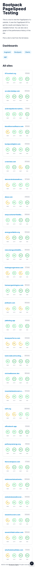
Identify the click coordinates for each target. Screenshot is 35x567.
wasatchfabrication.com (14, 532)
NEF (5, 57)
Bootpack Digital (14, 564)
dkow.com (9, 197)
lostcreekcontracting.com (14, 356)
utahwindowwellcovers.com (14, 497)
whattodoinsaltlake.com (14, 550)
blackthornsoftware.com (14, 126)
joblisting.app (10, 320)
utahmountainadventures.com (14, 479)
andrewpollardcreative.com (14, 109)
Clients (27, 52)
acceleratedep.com (12, 91)
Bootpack (17, 52)
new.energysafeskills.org (14, 250)
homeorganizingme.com (14, 285)
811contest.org (10, 73)
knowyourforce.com (12, 338)
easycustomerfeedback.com (14, 214)
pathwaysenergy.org (13, 444)
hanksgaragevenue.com (14, 267)
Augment (7, 52)
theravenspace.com (12, 462)
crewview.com (10, 162)
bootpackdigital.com (12, 144)
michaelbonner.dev (12, 373)
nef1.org (8, 409)
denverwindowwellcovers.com (14, 179)
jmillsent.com (10, 303)
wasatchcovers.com (12, 515)
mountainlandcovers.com (14, 391)
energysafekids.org (12, 232)
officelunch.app (11, 426)
